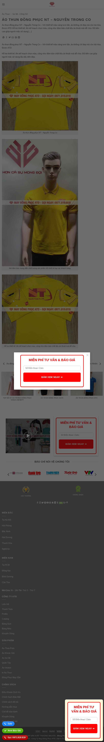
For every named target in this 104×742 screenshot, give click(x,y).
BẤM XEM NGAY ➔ (52, 377)
